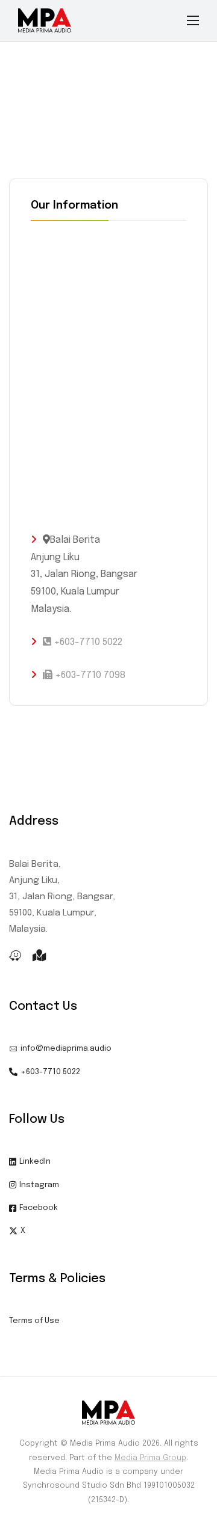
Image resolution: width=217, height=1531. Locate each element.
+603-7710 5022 (86, 642)
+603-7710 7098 (88, 675)
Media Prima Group (150, 1458)
